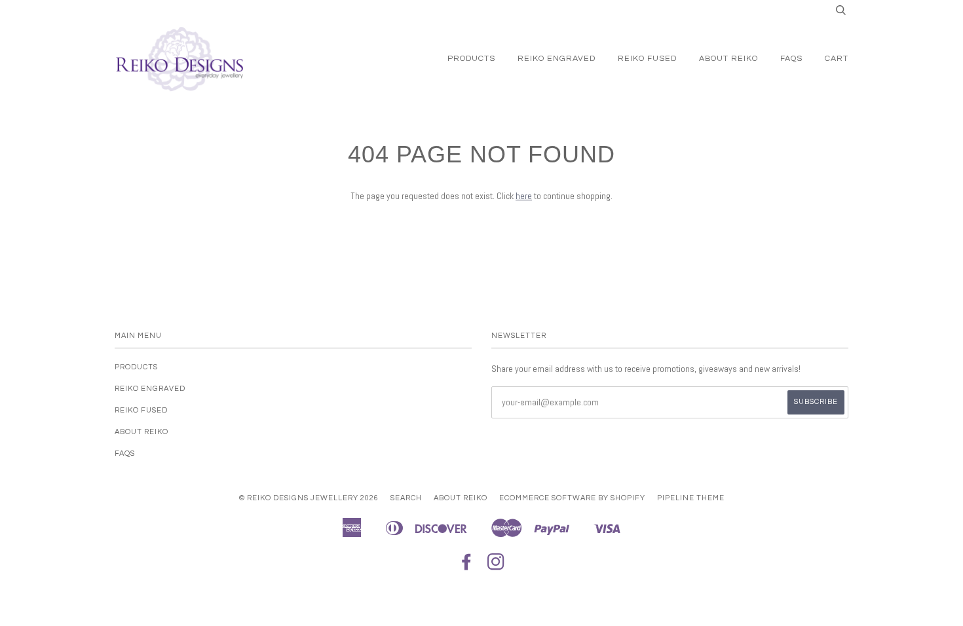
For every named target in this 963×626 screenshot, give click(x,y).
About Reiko (728, 58)
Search (406, 498)
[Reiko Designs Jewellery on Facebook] (467, 566)
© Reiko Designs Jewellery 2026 (309, 498)
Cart (836, 58)
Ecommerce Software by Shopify (572, 498)
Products (471, 58)
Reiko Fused (647, 58)
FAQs (791, 58)
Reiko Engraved (556, 58)
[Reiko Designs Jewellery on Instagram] (496, 566)
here (524, 196)
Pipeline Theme (691, 498)
